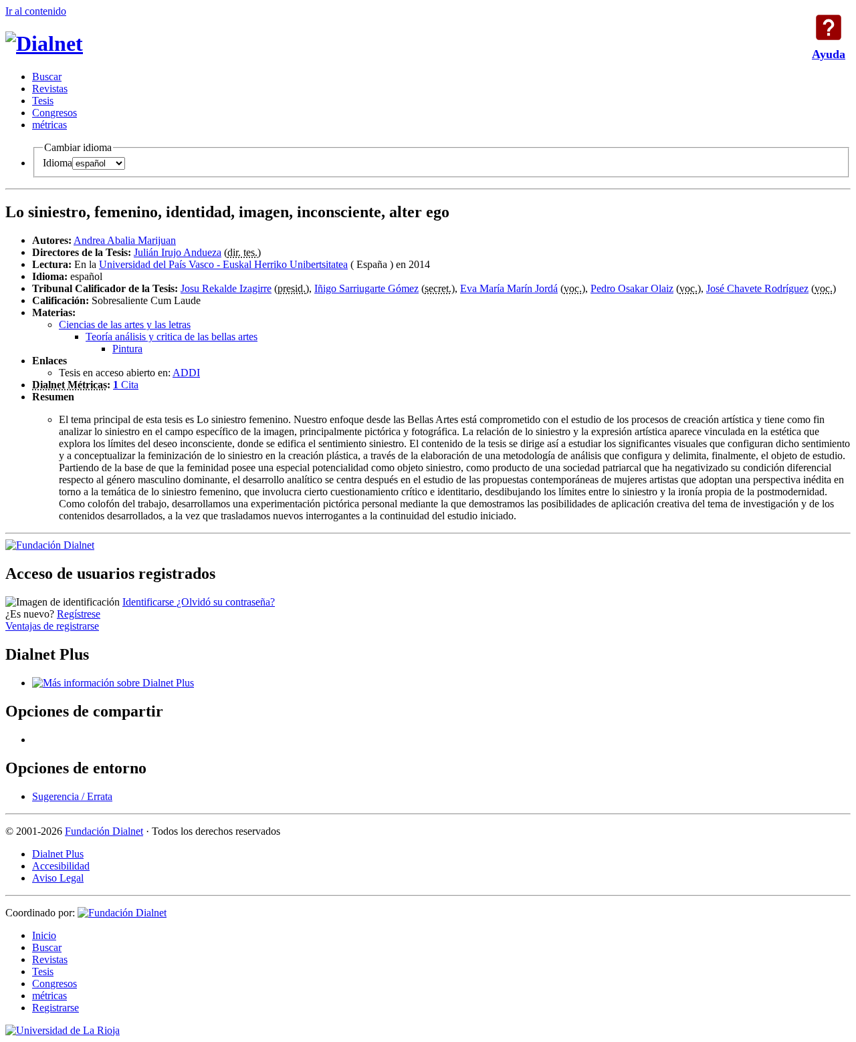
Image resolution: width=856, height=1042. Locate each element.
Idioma (57, 162)
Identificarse (149, 602)
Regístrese (78, 614)
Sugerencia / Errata (72, 796)
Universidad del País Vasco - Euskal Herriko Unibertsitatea (223, 264)
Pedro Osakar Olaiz (632, 288)
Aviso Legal (58, 878)
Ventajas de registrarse (52, 626)
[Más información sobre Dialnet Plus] (113, 682)
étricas (49, 124)
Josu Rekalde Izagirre (226, 288)
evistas (50, 88)
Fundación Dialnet (104, 831)
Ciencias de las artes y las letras (125, 324)
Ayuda (828, 27)
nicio (44, 935)
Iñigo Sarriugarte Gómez (366, 288)
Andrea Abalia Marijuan (125, 240)
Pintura (127, 348)
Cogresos (54, 112)
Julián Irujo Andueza (177, 252)
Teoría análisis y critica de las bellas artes (171, 336)
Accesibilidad (61, 866)
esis (43, 100)
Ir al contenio (35, 11)
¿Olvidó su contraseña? (226, 602)
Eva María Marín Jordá (509, 288)
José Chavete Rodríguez (757, 288)
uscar (47, 76)
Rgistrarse (55, 1007)
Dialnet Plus (58, 854)
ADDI (186, 372)
